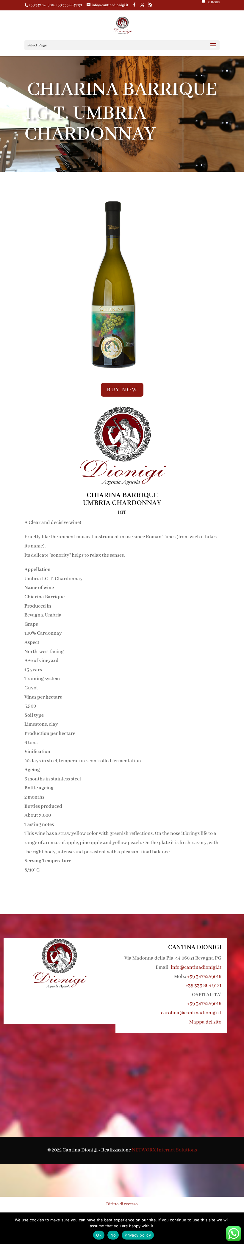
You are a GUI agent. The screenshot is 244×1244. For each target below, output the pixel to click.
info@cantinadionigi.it (196, 967)
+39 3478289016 (204, 977)
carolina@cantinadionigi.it (191, 1013)
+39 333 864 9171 (203, 985)
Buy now (122, 389)
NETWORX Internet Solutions (164, 1150)
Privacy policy (138, 1235)
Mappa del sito (205, 1022)
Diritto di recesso (122, 1204)
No (113, 1235)
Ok (98, 1235)
